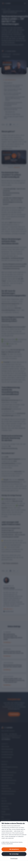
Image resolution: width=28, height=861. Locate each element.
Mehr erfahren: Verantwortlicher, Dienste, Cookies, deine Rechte (12, 843)
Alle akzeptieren (14, 849)
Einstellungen (14, 858)
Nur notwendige (14, 854)
